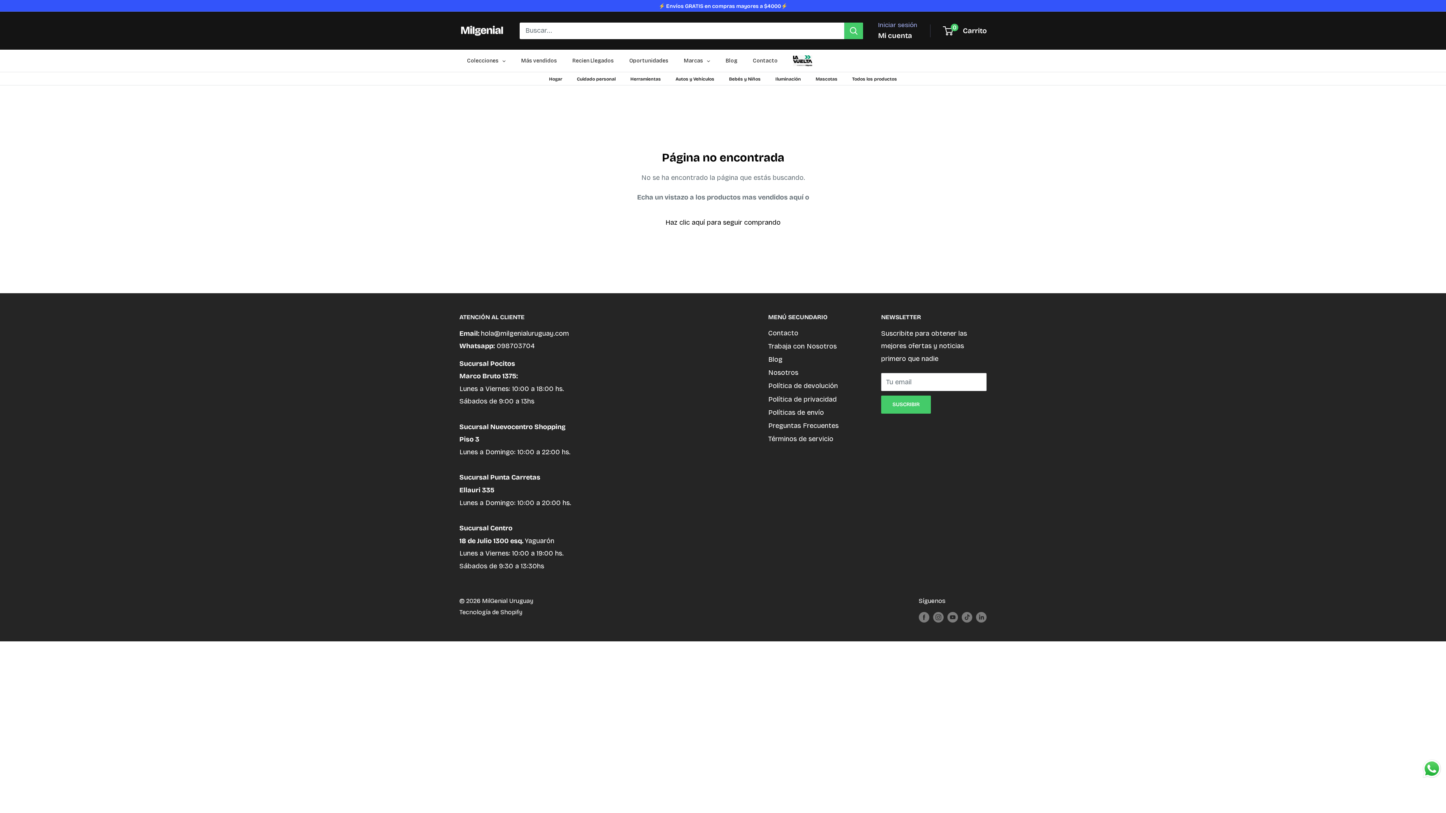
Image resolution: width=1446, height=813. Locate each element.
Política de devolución (803, 386)
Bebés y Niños (745, 79)
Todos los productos (874, 79)
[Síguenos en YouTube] (952, 617)
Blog (775, 359)
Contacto (783, 333)
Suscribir (906, 404)
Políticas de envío (796, 412)
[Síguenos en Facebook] (924, 617)
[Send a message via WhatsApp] (1432, 768)
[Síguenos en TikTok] (967, 617)
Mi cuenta (895, 35)
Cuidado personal (596, 79)
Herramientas (645, 79)
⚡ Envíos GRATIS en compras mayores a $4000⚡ (723, 6)
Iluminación (788, 79)
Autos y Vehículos (695, 79)
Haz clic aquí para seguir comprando (723, 222)
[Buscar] (853, 31)
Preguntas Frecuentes (803, 426)
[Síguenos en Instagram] (938, 617)
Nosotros (783, 372)
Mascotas (826, 79)
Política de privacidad (802, 399)
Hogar (555, 79)
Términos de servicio (800, 439)
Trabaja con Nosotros (802, 346)
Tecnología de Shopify (490, 612)
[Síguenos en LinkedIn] (981, 617)
